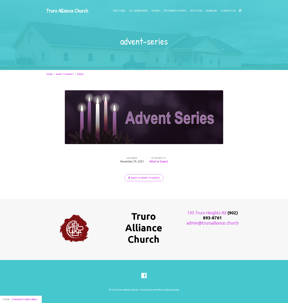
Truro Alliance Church (67, 10)
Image (80, 74)
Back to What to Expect (145, 177)
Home (49, 74)
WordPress (158, 289)
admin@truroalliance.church (212, 223)
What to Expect (65, 74)
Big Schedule (172, 289)
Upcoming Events (175, 10)
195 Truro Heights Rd (206, 212)
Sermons (211, 10)
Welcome (119, 10)
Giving (156, 10)
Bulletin (196, 10)
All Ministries (138, 10)
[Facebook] (144, 275)
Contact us (228, 10)
